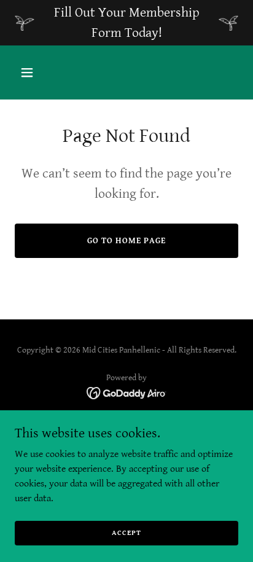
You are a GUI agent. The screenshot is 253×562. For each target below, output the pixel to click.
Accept (126, 533)
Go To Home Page (126, 241)
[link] (127, 393)
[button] (40, 72)
